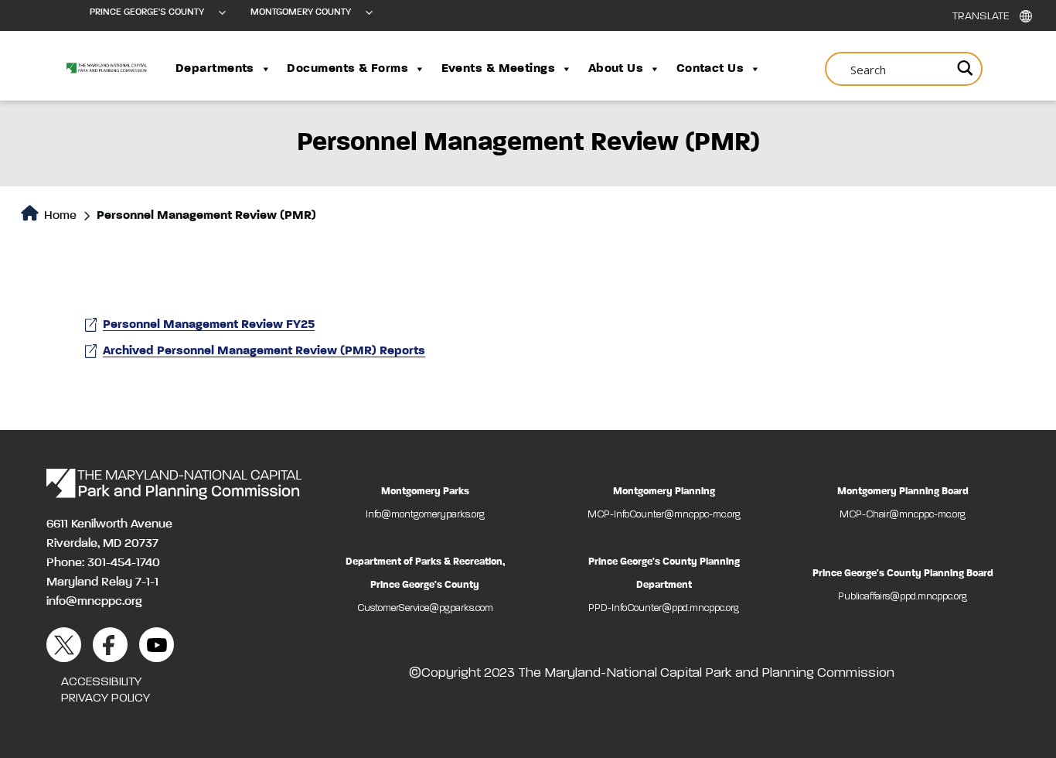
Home (59, 216)
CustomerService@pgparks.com (425, 608)
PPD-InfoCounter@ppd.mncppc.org (663, 608)
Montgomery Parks (425, 492)
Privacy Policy (105, 698)
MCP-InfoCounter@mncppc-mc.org (664, 515)
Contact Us (710, 69)
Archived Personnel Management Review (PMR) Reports (264, 351)
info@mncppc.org (94, 602)
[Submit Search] (962, 68)
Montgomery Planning (664, 492)
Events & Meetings (498, 69)
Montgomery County (300, 12)
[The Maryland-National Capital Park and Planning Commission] (173, 484)
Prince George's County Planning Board (902, 573)
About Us (616, 69)
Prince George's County (147, 12)
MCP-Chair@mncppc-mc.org (903, 515)
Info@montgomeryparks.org (425, 515)
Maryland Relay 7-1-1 (102, 582)
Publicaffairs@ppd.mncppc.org (902, 597)
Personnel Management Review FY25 (209, 325)
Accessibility (101, 682)
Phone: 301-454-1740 (103, 563)
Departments (214, 69)
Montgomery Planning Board (903, 492)
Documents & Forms (347, 69)
